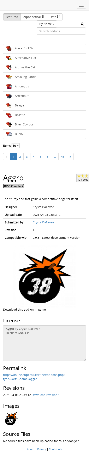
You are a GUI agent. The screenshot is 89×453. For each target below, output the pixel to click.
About (31, 449)
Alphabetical (32, 17)
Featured (12, 17)
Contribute (55, 449)
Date (53, 17)
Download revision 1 (46, 395)
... (54, 157)
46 (62, 157)
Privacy (41, 449)
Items (7, 146)
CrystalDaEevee (43, 222)
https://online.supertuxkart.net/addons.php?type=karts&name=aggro (34, 377)
